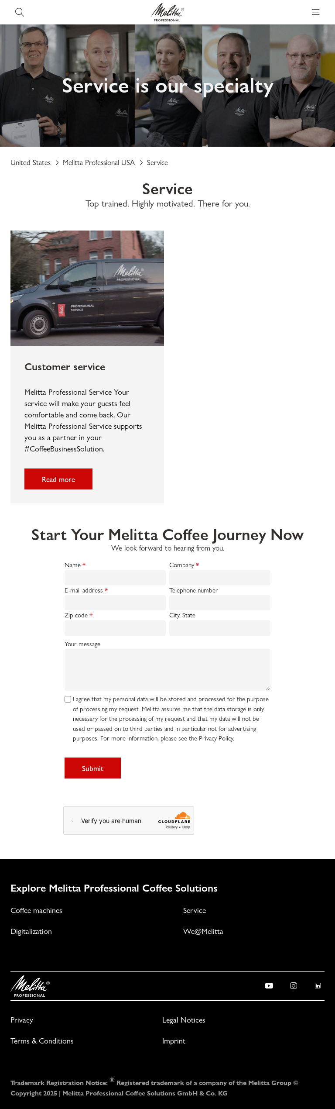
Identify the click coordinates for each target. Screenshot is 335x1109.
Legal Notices (183, 1019)
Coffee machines (36, 910)
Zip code (76, 615)
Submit (92, 768)
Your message (82, 644)
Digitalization (31, 931)
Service (194, 910)
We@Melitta (203, 931)
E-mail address (84, 590)
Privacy (21, 1019)
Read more (58, 479)
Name (73, 565)
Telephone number (193, 590)
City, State (182, 615)
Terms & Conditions (42, 1040)
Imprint (173, 1040)
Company (181, 565)
